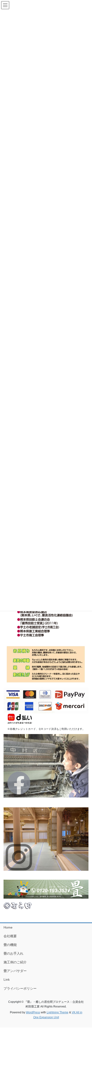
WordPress (33, 1012)
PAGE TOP (85, 1044)
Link (7, 979)
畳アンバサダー (15, 971)
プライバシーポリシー (20, 988)
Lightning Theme (57, 1012)
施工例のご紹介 (15, 962)
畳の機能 (10, 945)
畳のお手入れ (13, 953)
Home (8, 927)
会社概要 (10, 936)
